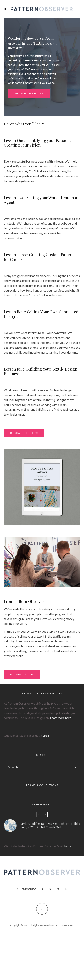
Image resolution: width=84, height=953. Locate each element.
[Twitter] (50, 889)
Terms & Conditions (42, 785)
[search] (75, 767)
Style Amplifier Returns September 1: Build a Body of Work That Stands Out (50, 825)
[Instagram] (58, 889)
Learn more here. (61, 718)
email (46, 735)
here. (67, 845)
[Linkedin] (66, 889)
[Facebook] (42, 889)
